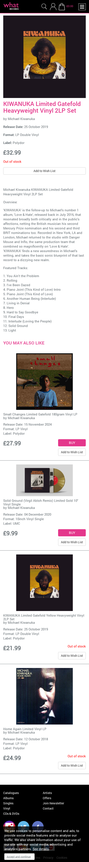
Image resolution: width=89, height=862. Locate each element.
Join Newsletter (53, 803)
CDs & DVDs (11, 813)
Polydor (18, 143)
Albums (8, 798)
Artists (47, 793)
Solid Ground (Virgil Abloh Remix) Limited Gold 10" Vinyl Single (40, 502)
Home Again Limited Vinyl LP (24, 729)
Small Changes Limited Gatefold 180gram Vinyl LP (40, 414)
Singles (8, 803)
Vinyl (6, 808)
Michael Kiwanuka (21, 119)
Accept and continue (19, 856)
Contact (48, 808)
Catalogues (11, 793)
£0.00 (70, 6)
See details (41, 849)
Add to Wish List (44, 171)
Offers (47, 798)
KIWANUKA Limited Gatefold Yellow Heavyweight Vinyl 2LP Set (43, 617)
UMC (16, 523)
